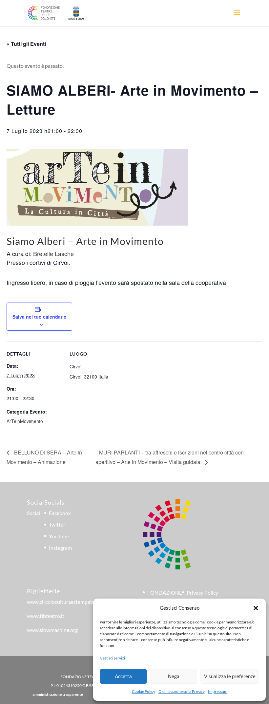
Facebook (60, 513)
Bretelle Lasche (53, 253)
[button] (256, 608)
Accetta (123, 676)
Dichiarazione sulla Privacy (181, 691)
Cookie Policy (143, 691)
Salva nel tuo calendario (39, 316)
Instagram (60, 548)
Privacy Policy (202, 592)
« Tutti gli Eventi (26, 43)
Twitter (57, 524)
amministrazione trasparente (57, 694)
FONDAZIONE (164, 592)
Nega (173, 676)
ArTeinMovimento (25, 421)
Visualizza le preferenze (230, 676)
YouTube (59, 536)
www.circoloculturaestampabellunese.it (71, 602)
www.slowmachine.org (52, 630)
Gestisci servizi (112, 658)
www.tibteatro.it (45, 616)
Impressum (217, 691)
